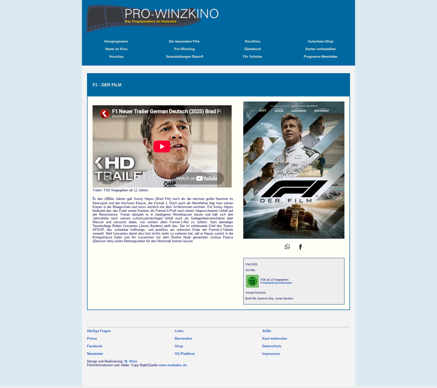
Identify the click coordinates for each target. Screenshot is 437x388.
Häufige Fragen (99, 331)
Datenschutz (271, 346)
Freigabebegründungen (276, 282)
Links (179, 331)
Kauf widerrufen (274, 338)
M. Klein (130, 361)
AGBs (266, 331)
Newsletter (95, 354)
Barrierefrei (183, 338)
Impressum (271, 354)
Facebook (94, 346)
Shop (179, 346)
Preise (92, 338)
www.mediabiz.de (173, 365)
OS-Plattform (185, 354)
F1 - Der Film (107, 84)
